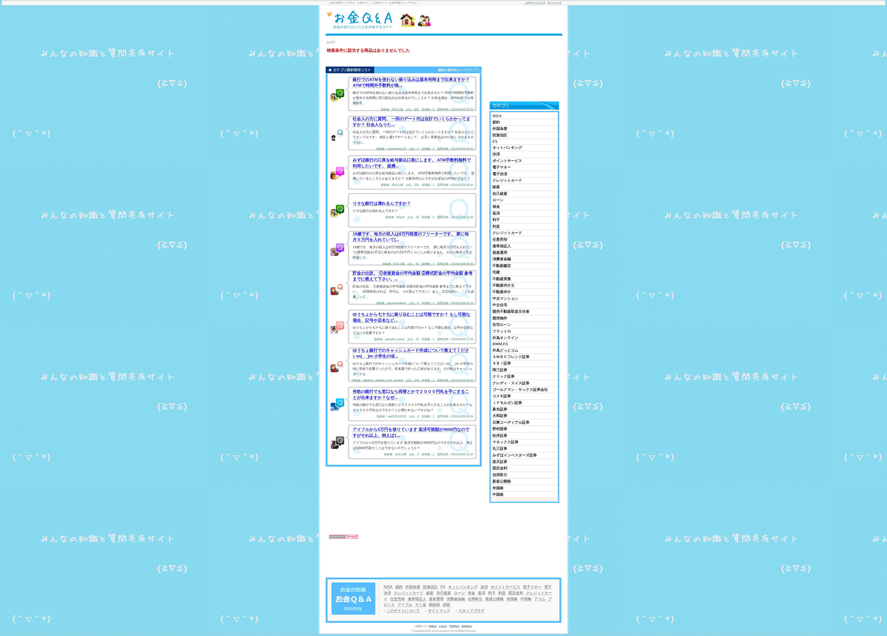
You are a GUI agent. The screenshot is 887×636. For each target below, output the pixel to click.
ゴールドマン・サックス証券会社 (520, 389)
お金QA (443, 626)
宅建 (496, 272)
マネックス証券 (505, 442)
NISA (496, 116)
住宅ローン (501, 325)
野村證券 (499, 429)
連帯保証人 (501, 246)
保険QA (433, 626)
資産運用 (499, 252)
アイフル (405, 605)
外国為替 (499, 129)
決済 (496, 154)
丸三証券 (499, 448)
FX (495, 142)
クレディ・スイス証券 (510, 383)
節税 (446, 605)
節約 (496, 122)
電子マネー (501, 167)
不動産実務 (501, 279)
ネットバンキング (507, 148)
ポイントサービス (507, 161)
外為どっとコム (505, 350)
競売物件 (499, 318)
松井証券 (499, 435)
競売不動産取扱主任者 (510, 311)
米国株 (498, 488)
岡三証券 (499, 370)
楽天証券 (499, 462)
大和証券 (499, 416)
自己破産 (499, 194)
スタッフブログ (471, 611)
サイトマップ (554, 2)
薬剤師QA (467, 626)
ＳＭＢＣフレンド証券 (510, 357)
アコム (539, 599)
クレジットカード (507, 180)
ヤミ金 (420, 605)
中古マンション (505, 298)
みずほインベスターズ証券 (514, 455)
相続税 (434, 605)
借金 (496, 206)
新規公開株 (501, 481)
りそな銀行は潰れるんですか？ (382, 203)
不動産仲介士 (503, 285)
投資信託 (499, 135)
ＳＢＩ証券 (501, 363)
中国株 (498, 494)
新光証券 (499, 409)
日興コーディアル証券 (510, 422)
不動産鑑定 (501, 266)
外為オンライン (505, 338)
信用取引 (499, 475)
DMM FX (500, 344)
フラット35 (501, 331)
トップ (330, 41)
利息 (496, 226)
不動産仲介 (501, 292)
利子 (496, 220)
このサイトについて (535, 2)
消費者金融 (501, 259)
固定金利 (499, 468)
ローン (498, 200)
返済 (496, 213)
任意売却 (499, 239)
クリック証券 (503, 376)
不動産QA (454, 626)
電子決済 (499, 174)
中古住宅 (499, 305)
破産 (496, 187)
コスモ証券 (501, 396)
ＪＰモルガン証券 (507, 403)
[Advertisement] (504, 20)
